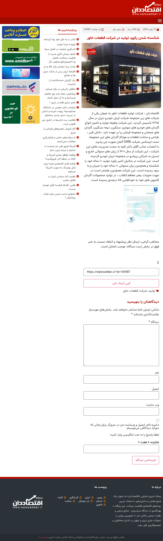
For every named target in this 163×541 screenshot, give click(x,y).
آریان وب (44, 537)
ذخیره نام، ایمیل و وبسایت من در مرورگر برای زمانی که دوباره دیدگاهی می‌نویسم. (124, 426)
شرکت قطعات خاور (135, 291)
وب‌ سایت (152, 404)
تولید (151, 291)
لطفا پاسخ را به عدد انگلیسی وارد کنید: (134, 434)
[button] (159, 20)
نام (157, 372)
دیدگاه (154, 322)
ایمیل (155, 389)
